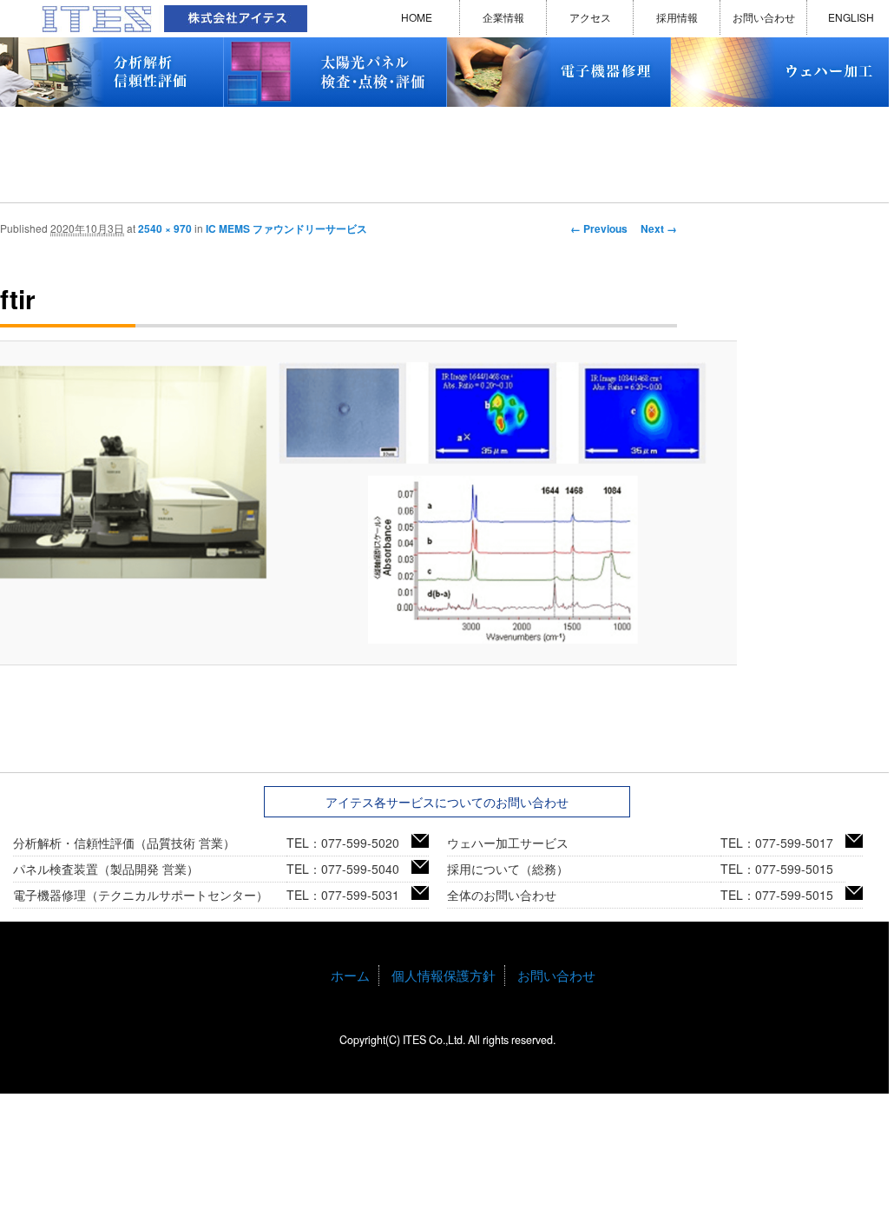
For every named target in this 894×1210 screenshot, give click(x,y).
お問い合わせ (764, 17)
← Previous (599, 228)
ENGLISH (851, 17)
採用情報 (677, 17)
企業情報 (503, 17)
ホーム (350, 975)
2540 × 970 (165, 228)
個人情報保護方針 (443, 975)
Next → (659, 228)
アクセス (590, 17)
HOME (416, 17)
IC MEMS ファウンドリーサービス (286, 228)
